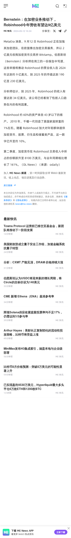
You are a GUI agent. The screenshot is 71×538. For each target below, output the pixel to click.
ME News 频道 (17, 173)
